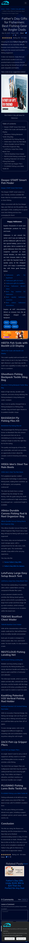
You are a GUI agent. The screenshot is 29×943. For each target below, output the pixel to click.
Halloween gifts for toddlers (15, 283)
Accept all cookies (10, 938)
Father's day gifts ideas (18, 9)
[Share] (15, 35)
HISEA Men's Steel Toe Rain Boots (15, 142)
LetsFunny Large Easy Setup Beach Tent (14, 581)
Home (3, 9)
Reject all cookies (21, 938)
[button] (2, 874)
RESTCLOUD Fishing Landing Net (15, 156)
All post (25, 864)
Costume (13, 322)
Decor (6, 322)
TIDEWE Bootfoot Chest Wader (14, 154)
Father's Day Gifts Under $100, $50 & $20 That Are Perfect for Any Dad (14, 884)
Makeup (15, 326)
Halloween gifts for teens (14, 280)
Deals (8, 9)
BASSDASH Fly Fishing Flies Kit (14, 139)
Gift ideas (7, 326)
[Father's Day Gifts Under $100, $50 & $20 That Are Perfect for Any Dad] (14, 871)
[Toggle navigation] (25, 3)
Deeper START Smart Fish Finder (15, 127)
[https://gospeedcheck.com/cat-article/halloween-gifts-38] (14, 334)
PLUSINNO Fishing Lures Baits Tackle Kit (14, 793)
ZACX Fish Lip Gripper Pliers (13, 164)
